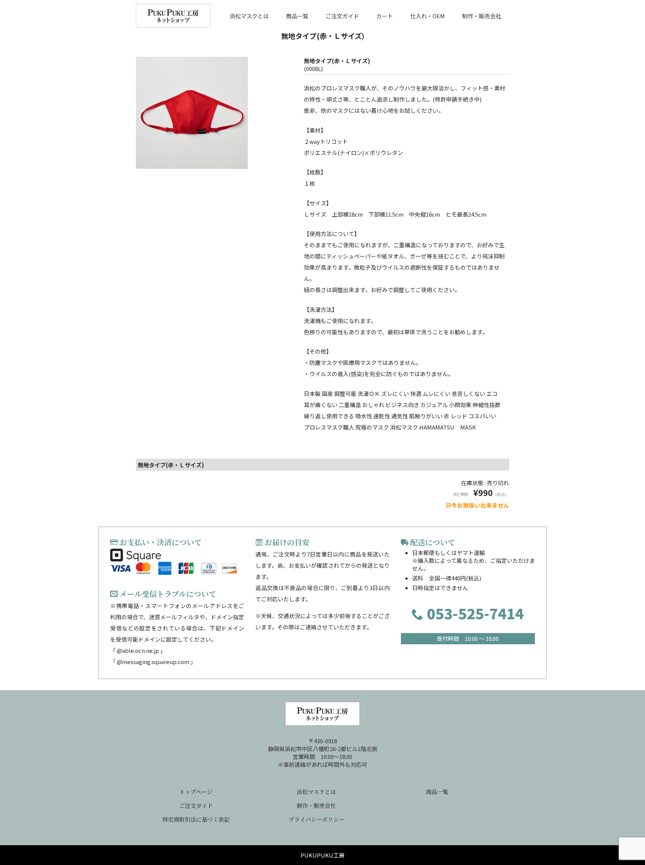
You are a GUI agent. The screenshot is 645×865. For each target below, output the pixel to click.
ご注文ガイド (342, 15)
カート (384, 15)
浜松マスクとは (249, 15)
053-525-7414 (473, 613)
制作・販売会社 (481, 15)
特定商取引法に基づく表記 (196, 819)
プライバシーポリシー (317, 819)
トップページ (195, 792)
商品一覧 (297, 15)
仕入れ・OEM (427, 15)
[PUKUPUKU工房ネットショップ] (173, 19)
